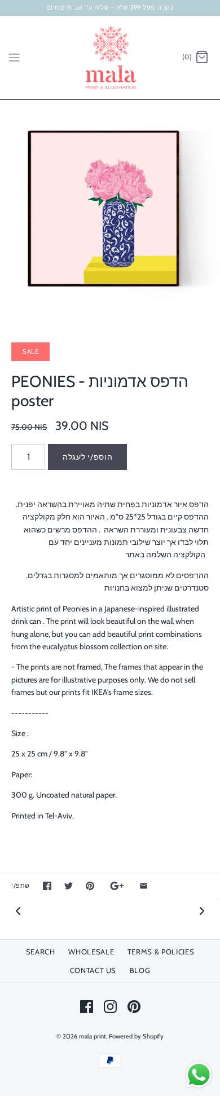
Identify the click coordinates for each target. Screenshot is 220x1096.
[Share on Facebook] (47, 886)
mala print (92, 1036)
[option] (110, 210)
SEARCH (40, 951)
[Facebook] (86, 1006)
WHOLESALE (91, 951)
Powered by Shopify (136, 1036)
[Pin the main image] (90, 886)
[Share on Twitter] (68, 886)
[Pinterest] (133, 1006)
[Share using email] (143, 886)
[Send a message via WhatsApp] (198, 1074)
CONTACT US (93, 970)
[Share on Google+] (117, 886)
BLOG (140, 970)
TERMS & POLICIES (160, 951)
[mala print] (110, 57)
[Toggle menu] (14, 57)
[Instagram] (110, 1006)
